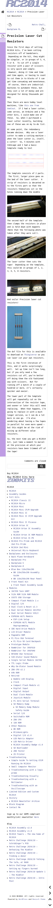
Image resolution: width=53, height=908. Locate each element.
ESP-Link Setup (21, 619)
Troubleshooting (17, 757)
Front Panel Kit (19, 582)
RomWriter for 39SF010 (23, 647)
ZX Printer (19, 754)
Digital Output (21, 691)
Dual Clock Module (23, 694)
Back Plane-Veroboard (22, 557)
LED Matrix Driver (23, 741)
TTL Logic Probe (19, 663)
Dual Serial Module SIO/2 (24, 613)
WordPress (23, 899)
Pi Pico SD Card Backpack (27, 641)
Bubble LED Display (23, 679)
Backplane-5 (17, 563)
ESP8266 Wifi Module (22, 616)
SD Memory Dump (21, 704)
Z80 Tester (19, 751)
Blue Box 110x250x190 (22, 569)
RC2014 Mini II (19, 513)
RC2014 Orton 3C (19, 525)
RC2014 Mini (17, 506)
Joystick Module (21, 698)
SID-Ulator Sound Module (24, 657)
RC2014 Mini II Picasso (23, 522)
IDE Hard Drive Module (23, 629)
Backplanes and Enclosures (23, 554)
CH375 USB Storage (21, 597)
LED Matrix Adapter (23, 738)
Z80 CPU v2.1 (18, 669)
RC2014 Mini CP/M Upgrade (24, 510)
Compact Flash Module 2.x (24, 601)
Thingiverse (31, 355)
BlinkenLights (20, 732)
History (13, 798)
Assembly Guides (17, 494)
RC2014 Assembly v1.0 (20, 831)
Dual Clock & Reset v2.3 (24, 607)
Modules (13, 588)
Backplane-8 (17, 566)
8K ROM (16, 729)
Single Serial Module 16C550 (26, 660)
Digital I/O (17, 604)
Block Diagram (16, 804)
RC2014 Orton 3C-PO (23, 538)
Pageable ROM (18, 635)
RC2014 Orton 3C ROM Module (28, 535)
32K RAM (17, 723)
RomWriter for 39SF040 (23, 651)
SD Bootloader (20, 748)
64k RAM (15, 673)
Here (36, 817)
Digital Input (20, 688)
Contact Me (14, 807)
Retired (15, 676)
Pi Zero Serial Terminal (26, 701)
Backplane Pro (18, 560)
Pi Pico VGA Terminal (22, 638)
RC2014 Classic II (21, 500)
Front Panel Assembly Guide (28, 585)
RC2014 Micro (18, 503)
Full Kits (14, 497)
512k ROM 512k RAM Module (24, 594)
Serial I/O (19, 713)
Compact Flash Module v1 (26, 685)
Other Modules (18, 726)
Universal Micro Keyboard (24, 550)
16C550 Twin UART (20, 591)
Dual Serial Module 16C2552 (26, 610)
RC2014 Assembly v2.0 (20, 828)
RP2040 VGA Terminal (22, 654)
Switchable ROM (21, 716)
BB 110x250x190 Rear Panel (27, 579)
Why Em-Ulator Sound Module (26, 666)
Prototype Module (20, 644)
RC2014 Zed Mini (19, 547)
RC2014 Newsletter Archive (25, 801)
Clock (16, 682)
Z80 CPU (17, 720)
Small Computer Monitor (23, 767)
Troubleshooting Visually (24, 776)
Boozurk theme (39, 899)
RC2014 (12, 491)
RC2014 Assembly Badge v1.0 (28, 745)
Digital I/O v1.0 (22, 735)
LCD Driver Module (21, 632)
